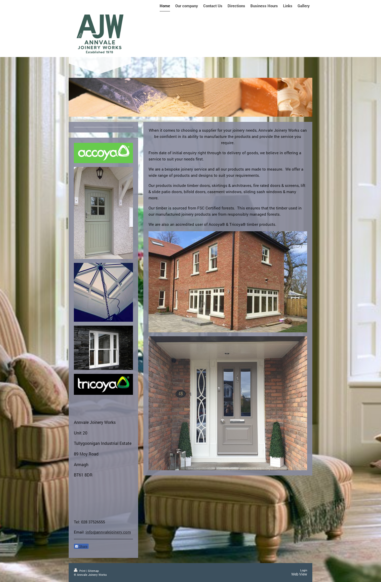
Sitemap (93, 571)
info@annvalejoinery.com (108, 532)
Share (83, 546)
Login (303, 570)
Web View (299, 574)
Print (82, 571)
